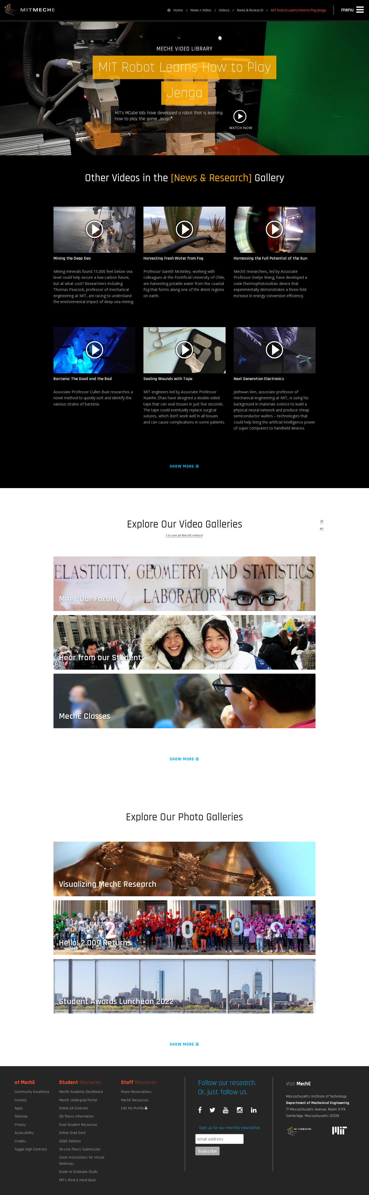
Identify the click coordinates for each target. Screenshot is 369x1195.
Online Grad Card (72, 1132)
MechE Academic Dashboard (81, 1091)
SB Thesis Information (76, 1116)
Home (178, 10)
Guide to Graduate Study (78, 1171)
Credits (20, 1141)
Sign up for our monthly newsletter (229, 1128)
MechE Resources (135, 1100)
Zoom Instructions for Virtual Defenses (81, 1160)
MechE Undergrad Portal (78, 1100)
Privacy (20, 1124)
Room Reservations (136, 1091)
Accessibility (24, 1132)
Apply (19, 1108)
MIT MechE (29, 11)
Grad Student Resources (78, 1124)
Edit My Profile (133, 1108)
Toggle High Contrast (31, 1149)
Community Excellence (32, 1091)
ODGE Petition (70, 1141)
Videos (224, 10)
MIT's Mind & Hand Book (77, 1180)
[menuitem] (175, 10)
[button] (353, 10)
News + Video (200, 10)
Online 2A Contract (73, 1108)
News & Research (250, 10)
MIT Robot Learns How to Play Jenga (298, 10)
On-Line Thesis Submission (79, 1149)
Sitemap (21, 1116)
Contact (21, 1100)
